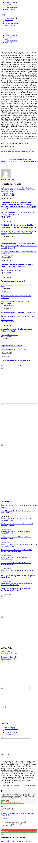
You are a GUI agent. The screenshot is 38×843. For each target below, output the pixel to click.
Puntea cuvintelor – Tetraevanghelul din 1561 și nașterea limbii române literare (16, 550)
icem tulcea (29, 150)
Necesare (4, 813)
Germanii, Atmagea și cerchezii (13, 281)
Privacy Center (5, 803)
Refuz (7, 801)
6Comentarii (6, 356)
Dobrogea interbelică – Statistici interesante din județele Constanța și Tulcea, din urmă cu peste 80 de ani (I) (19, 246)
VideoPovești (9, 4)
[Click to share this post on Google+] (4, 153)
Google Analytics (12, 813)
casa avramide (20, 150)
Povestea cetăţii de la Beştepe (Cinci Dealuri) (18, 312)
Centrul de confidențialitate (26, 813)
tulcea (32, 151)
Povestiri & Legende (11, 2)
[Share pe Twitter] (3, 153)
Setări (12, 803)
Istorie (6, 6)
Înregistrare (11, 841)
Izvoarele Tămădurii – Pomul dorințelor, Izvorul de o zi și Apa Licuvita (17, 265)
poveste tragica (25, 151)
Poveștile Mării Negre (7, 179)
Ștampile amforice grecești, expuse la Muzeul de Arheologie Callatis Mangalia (16, 589)
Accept (3, 801)
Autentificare (28, 841)
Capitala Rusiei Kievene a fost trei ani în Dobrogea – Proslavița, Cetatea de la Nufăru (18, 226)
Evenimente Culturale (11, 8)
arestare (13, 150)
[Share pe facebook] (1, 153)
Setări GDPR (5, 754)
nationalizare (16, 151)
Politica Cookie (19, 803)
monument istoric (6, 151)
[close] (1, 804)
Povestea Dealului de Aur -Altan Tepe (16, 360)
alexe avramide (5, 150)
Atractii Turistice (10, 9)
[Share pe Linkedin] (6, 153)
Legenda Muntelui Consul (11, 346)
